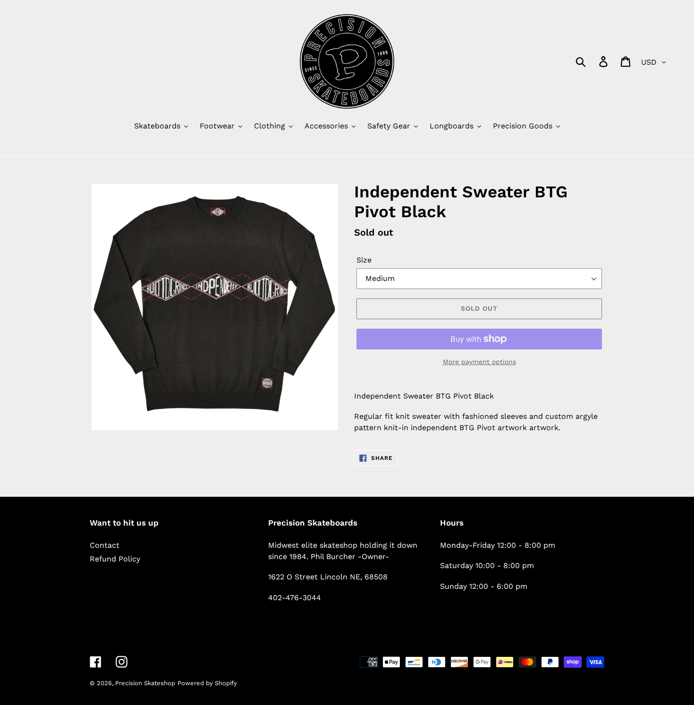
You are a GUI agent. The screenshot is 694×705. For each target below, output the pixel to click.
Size (364, 259)
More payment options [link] (479, 361)
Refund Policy (115, 558)
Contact (104, 545)
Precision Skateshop (145, 683)
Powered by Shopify (207, 683)
